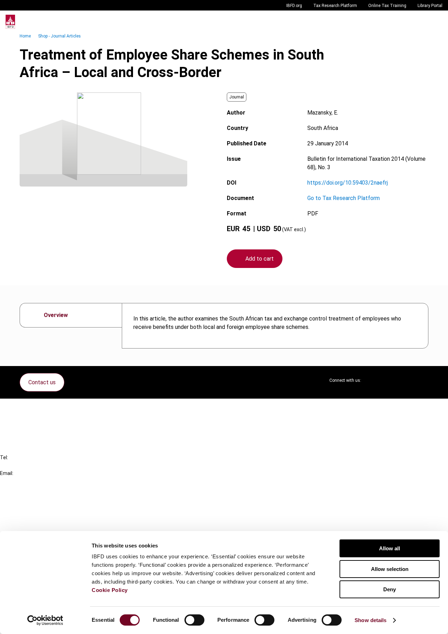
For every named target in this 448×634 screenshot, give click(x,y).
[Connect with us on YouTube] (406, 380)
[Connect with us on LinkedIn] (389, 380)
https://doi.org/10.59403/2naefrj (347, 182)
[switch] (194, 620)
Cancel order (29, 408)
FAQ (19, 421)
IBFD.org (294, 5)
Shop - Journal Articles (59, 36)
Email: (6, 473)
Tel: (4, 457)
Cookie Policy (110, 590)
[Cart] (421, 22)
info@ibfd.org (16, 481)
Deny (389, 589)
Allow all (389, 548)
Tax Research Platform (335, 5)
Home (25, 36)
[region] (275, 326)
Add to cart (259, 258)
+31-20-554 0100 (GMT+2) (34, 465)
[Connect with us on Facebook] (422, 380)
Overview (56, 315)
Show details (370, 620)
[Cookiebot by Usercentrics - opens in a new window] (45, 620)
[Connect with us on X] (372, 380)
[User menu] (435, 22)
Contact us (42, 382)
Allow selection (389, 569)
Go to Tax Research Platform (343, 198)
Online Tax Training (387, 5)
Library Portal (430, 5)
